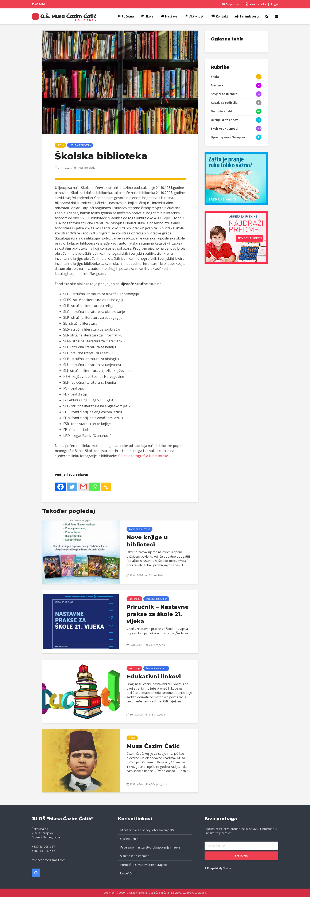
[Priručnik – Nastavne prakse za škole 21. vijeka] (81, 621)
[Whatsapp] (94, 487)
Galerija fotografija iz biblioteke (143, 455)
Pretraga (241, 855)
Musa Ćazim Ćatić (153, 746)
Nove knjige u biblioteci (147, 541)
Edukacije (134, 598)
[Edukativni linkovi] (81, 691)
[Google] (36, 873)
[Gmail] (83, 487)
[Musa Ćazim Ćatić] (81, 760)
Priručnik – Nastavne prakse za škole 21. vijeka (158, 614)
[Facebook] (60, 487)
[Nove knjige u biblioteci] (81, 552)
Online (218, 868)
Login (274, 4)
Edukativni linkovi (154, 676)
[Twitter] (72, 487)
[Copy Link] (106, 487)
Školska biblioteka (80, 145)
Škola (60, 145)
